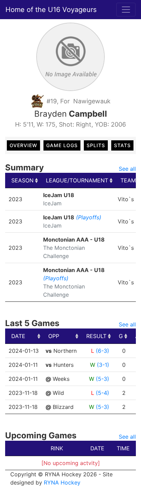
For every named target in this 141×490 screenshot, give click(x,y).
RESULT (96, 336)
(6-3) (102, 350)
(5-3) (102, 378)
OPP (53, 336)
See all (127, 168)
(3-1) (103, 364)
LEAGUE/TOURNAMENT (77, 180)
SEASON (22, 180)
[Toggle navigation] (126, 9)
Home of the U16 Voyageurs (51, 9)
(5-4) (102, 392)
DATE (18, 336)
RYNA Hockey (62, 482)
